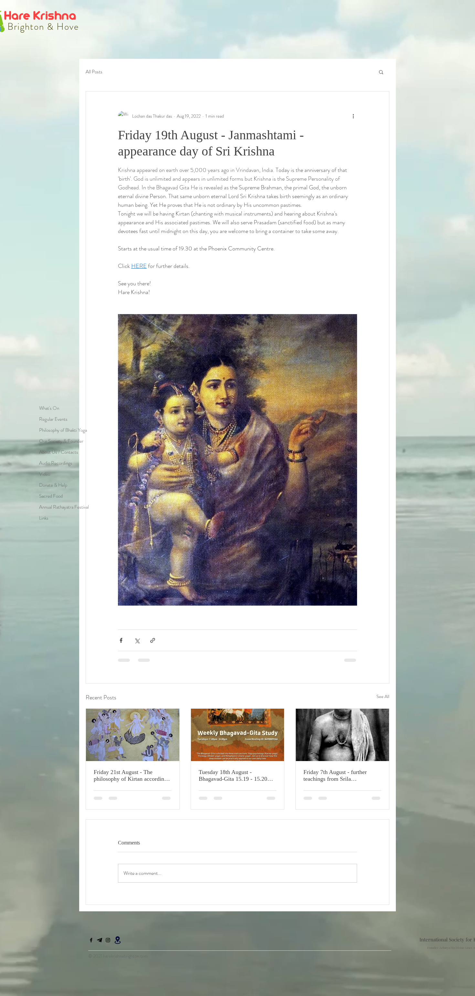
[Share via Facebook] (121, 640)
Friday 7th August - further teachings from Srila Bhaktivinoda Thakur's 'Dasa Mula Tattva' (337, 775)
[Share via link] (153, 640)
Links (43, 518)
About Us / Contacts (58, 452)
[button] (381, 71)
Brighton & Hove (42, 26)
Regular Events (53, 419)
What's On (49, 408)
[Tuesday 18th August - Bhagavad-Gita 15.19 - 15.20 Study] (237, 735)
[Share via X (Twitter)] (137, 640)
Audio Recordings (55, 463)
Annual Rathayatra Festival (64, 507)
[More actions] (353, 116)
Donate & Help (53, 485)
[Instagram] (108, 894)
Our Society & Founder (61, 441)
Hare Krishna (41, 15)
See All (382, 696)
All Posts (94, 72)
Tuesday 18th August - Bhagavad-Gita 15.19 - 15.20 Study (233, 775)
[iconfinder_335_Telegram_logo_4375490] (99, 894)
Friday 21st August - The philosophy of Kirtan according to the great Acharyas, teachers (130, 775)
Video (44, 474)
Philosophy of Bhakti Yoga (63, 430)
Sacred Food (51, 496)
